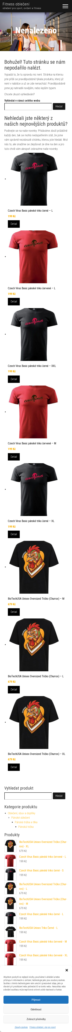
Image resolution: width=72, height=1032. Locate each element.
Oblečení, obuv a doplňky (21, 813)
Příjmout (36, 999)
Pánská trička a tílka (26, 822)
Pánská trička (26, 826)
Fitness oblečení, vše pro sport (43, 1027)
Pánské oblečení (20, 817)
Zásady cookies (21, 1027)
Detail (14, 224)
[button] (67, 970)
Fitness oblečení (16, 4)
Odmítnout (36, 1009)
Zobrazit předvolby (36, 1019)
